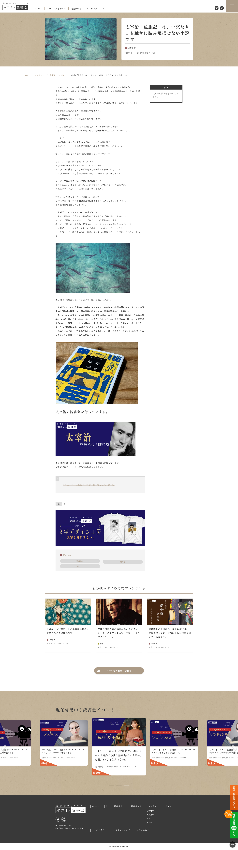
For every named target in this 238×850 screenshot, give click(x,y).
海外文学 (150, 814)
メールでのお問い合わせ (119, 670)
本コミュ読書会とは (56, 8)
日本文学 (67, 555)
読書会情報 (76, 8)
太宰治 (123, 561)
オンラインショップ (120, 830)
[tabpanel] (119, 746)
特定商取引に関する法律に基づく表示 (69, 828)
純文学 (80, 566)
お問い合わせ (142, 830)
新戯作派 (80, 561)
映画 (148, 818)
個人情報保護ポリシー (64, 825)
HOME (38, 8)
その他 (149, 822)
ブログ (105, 8)
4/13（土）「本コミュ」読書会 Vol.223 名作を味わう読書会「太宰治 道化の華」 (89, 485)
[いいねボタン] (59, 504)
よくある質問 (98, 830)
